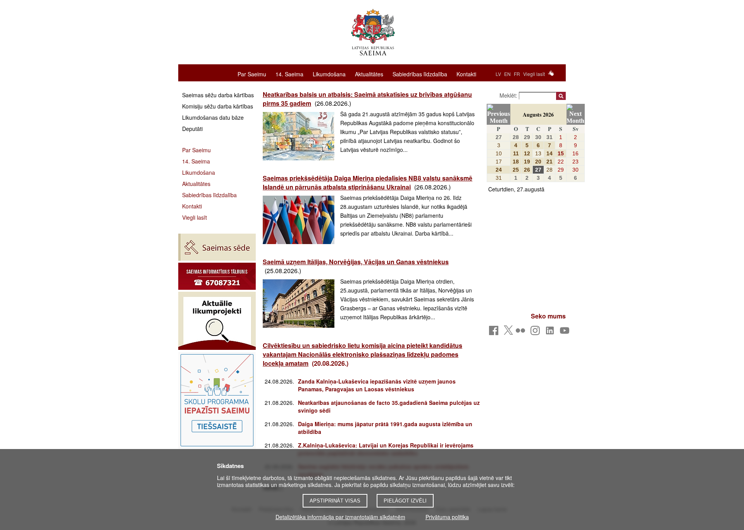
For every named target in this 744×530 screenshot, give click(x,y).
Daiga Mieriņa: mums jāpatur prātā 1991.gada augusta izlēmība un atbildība (385, 427)
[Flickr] (522, 332)
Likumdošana (329, 73)
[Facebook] (495, 332)
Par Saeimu (252, 73)
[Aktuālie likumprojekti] (217, 321)
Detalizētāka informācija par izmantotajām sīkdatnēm (340, 517)
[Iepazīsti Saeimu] (217, 400)
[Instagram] (536, 332)
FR (517, 74)
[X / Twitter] (508, 332)
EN (507, 74)
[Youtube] (566, 332)
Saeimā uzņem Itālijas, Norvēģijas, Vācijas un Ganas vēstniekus (356, 261)
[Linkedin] (551, 332)
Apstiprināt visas (335, 501)
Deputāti (192, 128)
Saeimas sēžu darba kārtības (218, 95)
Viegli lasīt (534, 74)
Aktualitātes (369, 73)
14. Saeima (289, 73)
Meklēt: (509, 95)
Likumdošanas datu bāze (213, 117)
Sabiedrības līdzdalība (420, 73)
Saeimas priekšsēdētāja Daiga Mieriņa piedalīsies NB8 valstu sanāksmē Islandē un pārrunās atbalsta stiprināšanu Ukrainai (367, 182)
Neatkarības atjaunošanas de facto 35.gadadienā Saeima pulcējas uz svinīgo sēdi (389, 406)
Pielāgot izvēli (405, 501)
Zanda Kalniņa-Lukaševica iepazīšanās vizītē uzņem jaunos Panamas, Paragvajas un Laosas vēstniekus (377, 385)
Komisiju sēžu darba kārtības (217, 106)
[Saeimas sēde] (217, 247)
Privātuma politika (447, 517)
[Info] (217, 276)
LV (498, 74)
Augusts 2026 (538, 114)
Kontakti (466, 73)
